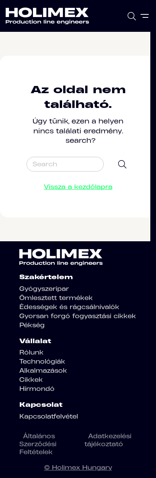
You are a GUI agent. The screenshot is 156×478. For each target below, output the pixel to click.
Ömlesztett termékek (56, 297)
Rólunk (31, 352)
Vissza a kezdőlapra (78, 187)
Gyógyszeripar (44, 288)
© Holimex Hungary (78, 467)
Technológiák (42, 361)
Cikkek (31, 379)
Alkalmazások (43, 370)
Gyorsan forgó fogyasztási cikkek (77, 316)
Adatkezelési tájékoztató (107, 440)
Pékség (32, 325)
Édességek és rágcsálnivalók (69, 307)
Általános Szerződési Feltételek (37, 444)
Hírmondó (37, 388)
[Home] (47, 16)
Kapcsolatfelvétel (48, 416)
